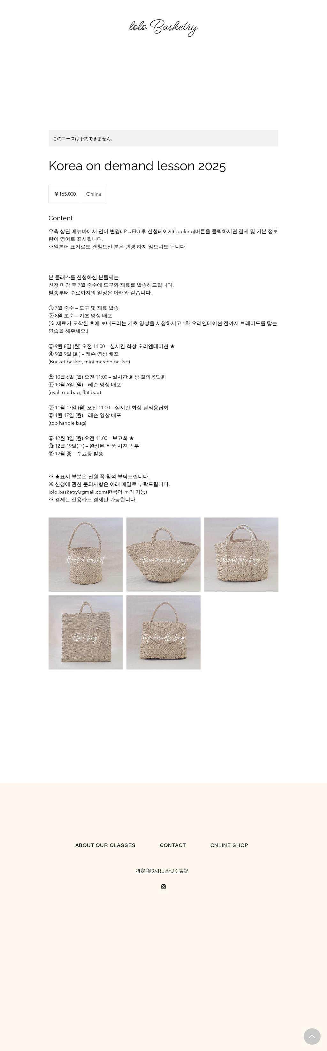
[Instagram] (163, 886)
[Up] (312, 1036)
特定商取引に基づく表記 (162, 871)
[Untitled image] (86, 555)
